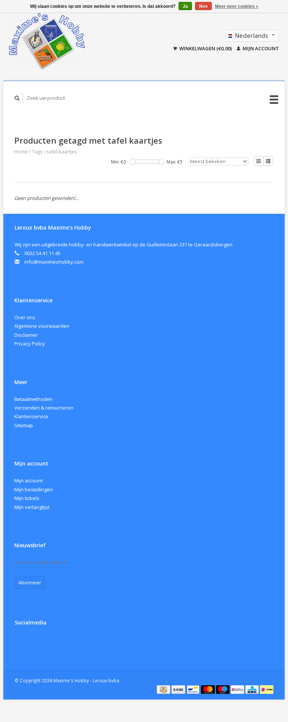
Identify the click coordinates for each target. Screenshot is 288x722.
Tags (37, 151)
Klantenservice (31, 416)
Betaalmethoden (33, 399)
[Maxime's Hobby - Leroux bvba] (65, 41)
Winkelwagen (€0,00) (205, 48)
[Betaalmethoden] (164, 689)
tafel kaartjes (62, 151)
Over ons (24, 317)
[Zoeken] (17, 98)
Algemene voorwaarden (41, 326)
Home (21, 151)
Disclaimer (26, 335)
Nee (203, 6)
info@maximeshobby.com (54, 261)
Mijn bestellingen (33, 489)
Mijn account (260, 48)
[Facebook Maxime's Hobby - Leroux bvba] (22, 642)
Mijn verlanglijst (32, 507)
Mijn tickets (26, 498)
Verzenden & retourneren (44, 407)
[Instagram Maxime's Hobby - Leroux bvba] (37, 642)
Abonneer (29, 582)
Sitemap (23, 425)
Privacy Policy (29, 343)
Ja (185, 6)
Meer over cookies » (236, 6)
